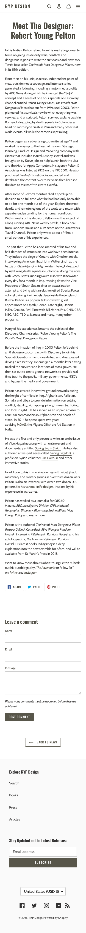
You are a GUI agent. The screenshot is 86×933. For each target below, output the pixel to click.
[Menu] (78, 6)
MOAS (21, 424)
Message (10, 668)
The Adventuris (45, 568)
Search (14, 783)
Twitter (13, 572)
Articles (14, 819)
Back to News (46, 742)
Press (13, 807)
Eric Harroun (50, 458)
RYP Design (18, 6)
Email (8, 649)
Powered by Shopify (55, 917)
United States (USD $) (41, 891)
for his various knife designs (34, 487)
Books (13, 795)
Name (9, 631)
